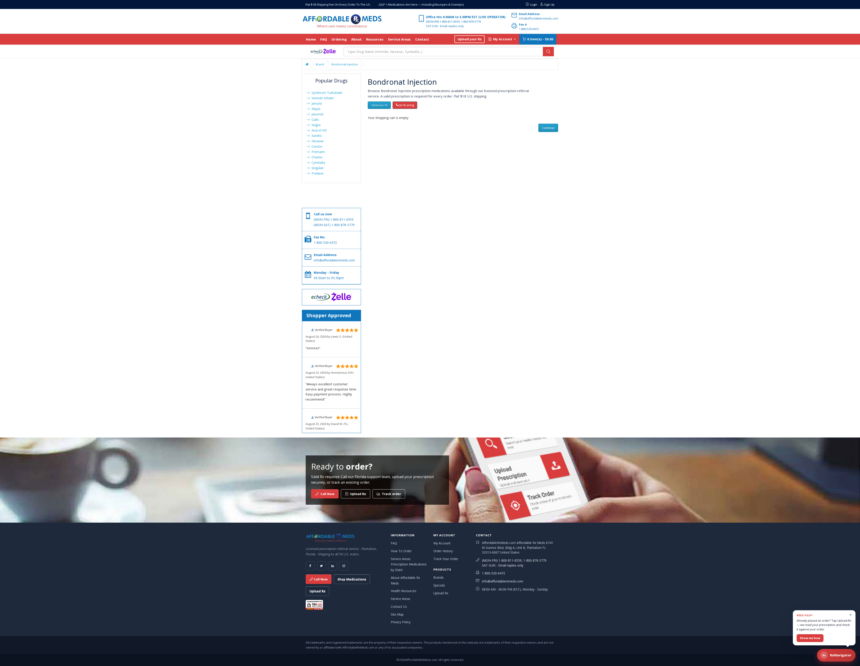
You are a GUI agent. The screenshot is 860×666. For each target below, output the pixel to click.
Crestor (316, 146)
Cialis (314, 119)
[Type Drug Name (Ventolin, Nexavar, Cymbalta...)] (548, 51)
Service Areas (399, 39)
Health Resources (403, 591)
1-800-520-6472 (493, 573)
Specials (439, 585)
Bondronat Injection (344, 64)
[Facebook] (310, 565)
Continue (548, 128)
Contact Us (399, 606)
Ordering (339, 39)
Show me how (810, 638)
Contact (422, 39)
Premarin (317, 152)
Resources (374, 39)
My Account (442, 543)
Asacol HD (318, 130)
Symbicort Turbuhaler (326, 93)
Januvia (316, 103)
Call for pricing (406, 105)
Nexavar (317, 141)
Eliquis (315, 109)
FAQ (323, 39)
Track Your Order (445, 559)
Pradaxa (316, 173)
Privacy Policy (401, 622)
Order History (443, 551)
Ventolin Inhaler (322, 98)
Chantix (316, 157)
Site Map (397, 614)
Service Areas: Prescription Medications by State (409, 564)
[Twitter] (321, 565)
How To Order (401, 551)
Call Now (320, 579)
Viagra (315, 125)
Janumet (317, 114)
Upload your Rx (470, 39)
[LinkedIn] (332, 565)
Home (311, 39)
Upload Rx (317, 591)
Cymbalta (317, 162)
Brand (320, 64)
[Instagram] (343, 565)
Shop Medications (352, 579)
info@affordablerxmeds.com (502, 581)
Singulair (317, 168)
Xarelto (316, 136)
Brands (438, 577)
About (356, 39)
